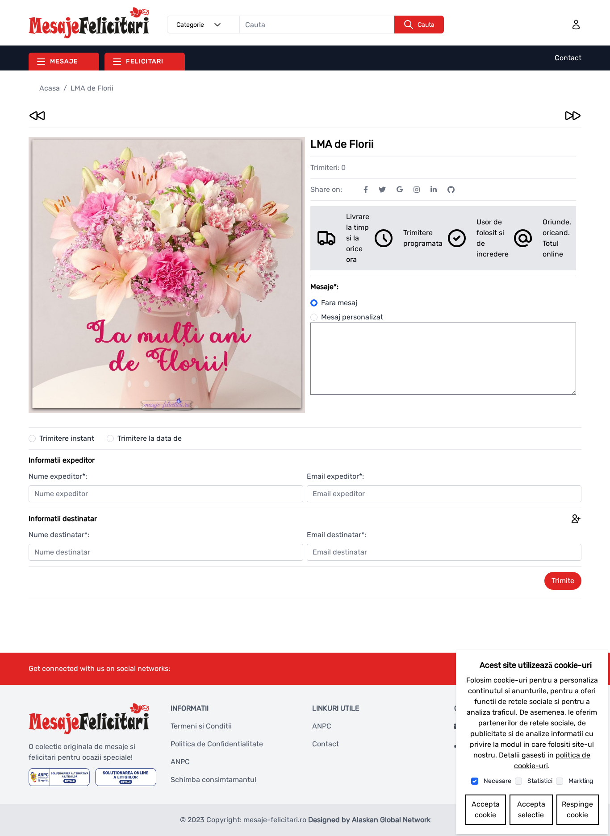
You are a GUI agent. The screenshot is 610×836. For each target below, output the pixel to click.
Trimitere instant (66, 438)
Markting (580, 781)
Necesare (497, 781)
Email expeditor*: (335, 476)
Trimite (563, 580)
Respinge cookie (577, 809)
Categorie (190, 25)
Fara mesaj (339, 302)
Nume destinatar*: (59, 534)
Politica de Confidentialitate (217, 744)
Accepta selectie (531, 809)
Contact (568, 58)
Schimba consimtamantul (213, 779)
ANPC (180, 761)
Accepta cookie (486, 809)
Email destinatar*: (336, 534)
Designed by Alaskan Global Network (369, 819)
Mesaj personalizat (352, 317)
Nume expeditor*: (58, 476)
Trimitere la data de (149, 438)
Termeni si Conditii (201, 726)
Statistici (539, 781)
